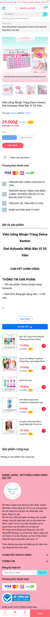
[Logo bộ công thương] (16, 597)
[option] (25, 59)
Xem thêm (25, 319)
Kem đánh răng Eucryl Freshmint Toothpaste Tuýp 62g (31, 402)
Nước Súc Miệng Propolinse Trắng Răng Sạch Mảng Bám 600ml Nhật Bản (31, 361)
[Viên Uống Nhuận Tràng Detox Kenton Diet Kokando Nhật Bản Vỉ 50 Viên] (25, 59)
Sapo (35, 607)
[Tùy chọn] (44, 346)
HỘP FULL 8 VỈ (25, 138)
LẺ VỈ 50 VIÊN (9, 138)
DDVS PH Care (25, 380)
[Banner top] (25, 2)
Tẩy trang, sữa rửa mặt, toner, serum (15, 18)
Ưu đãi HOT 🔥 (25, 326)
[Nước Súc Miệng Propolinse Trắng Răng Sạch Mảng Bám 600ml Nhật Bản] (9, 363)
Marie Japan (26, 607)
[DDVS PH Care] (9, 384)
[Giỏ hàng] (44, 8)
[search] (45, 14)
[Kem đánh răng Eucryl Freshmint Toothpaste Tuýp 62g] (9, 404)
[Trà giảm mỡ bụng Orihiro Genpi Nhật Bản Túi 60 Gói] (9, 426)
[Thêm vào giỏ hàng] (44, 409)
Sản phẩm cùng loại (15, 449)
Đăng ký (42, 572)
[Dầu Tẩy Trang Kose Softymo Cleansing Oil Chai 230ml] (9, 341)
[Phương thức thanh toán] (19, 173)
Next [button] (45, 59)
